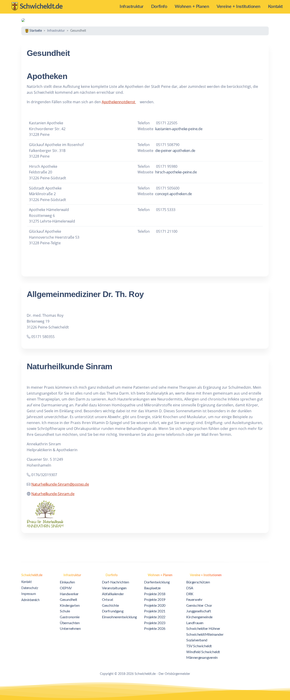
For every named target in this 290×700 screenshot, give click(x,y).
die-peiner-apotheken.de (175, 150)
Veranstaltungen (114, 588)
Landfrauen (194, 623)
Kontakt (26, 582)
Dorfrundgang (112, 611)
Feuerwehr (194, 600)
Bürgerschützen (198, 582)
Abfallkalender (113, 594)
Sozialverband (196, 640)
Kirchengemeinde (199, 617)
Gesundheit (68, 600)
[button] (133, 7)
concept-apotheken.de (173, 193)
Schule (65, 611)
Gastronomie (70, 617)
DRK (189, 594)
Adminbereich (30, 600)
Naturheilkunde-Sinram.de (52, 493)
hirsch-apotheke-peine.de (176, 172)
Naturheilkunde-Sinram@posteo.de (60, 484)
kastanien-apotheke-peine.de (178, 128)
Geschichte (110, 605)
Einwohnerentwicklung (119, 617)
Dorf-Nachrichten (115, 582)
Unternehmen (70, 628)
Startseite (35, 30)
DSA (189, 588)
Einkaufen (67, 582)
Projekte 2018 (154, 594)
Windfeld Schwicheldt (203, 652)
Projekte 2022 (154, 617)
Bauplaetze (152, 588)
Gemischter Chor (199, 605)
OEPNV (66, 588)
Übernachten (70, 623)
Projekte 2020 (154, 605)
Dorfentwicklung (157, 582)
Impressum (28, 594)
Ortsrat (107, 600)
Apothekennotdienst (119, 101)
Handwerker (69, 594)
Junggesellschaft (198, 611)
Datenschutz (29, 588)
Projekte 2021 (154, 611)
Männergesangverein (202, 657)
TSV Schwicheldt (199, 646)
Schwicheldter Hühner (203, 628)
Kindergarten (70, 605)
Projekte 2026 (154, 628)
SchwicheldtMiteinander (204, 634)
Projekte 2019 (154, 600)
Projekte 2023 (154, 623)
